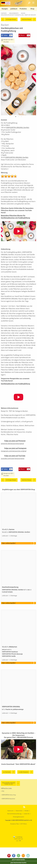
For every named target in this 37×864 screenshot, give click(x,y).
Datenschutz (19, 810)
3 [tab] (21, 117)
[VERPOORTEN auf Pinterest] (12, 807)
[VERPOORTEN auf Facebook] (18, 807)
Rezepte (5, 9)
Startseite (4, 13)
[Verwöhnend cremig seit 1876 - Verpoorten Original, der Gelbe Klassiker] (18, 3)
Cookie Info (27, 814)
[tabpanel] (18, 79)
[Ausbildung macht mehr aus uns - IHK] (18, 838)
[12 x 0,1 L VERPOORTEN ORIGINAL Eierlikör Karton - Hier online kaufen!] (18, 510)
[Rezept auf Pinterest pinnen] (9, 856)
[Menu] (33, 2)
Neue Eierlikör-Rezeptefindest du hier (8, 783)
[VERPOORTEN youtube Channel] (21, 807)
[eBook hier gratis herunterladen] (18, 767)
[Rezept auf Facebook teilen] (13, 856)
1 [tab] (16, 117)
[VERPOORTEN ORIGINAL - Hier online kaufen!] (18, 687)
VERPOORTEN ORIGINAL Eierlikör (17, 127)
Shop (32, 9)
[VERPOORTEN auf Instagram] (15, 807)
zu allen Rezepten (23, 772)
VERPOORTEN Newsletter (8, 798)
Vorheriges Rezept (11, 19)
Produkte (23, 9)
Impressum (10, 810)
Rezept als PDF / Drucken (9, 41)
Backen (23, 13)
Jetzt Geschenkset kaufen (18, 862)
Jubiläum (13, 9)
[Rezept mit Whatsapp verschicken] (18, 856)
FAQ (3, 791)
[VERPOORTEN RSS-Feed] (24, 807)
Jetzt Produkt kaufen (18, 859)
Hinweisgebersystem (18, 817)
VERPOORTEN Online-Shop (9, 795)
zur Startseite (7, 772)
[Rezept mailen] (23, 856)
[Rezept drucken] (28, 856)
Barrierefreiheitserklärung (14, 814)
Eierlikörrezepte (13, 13)
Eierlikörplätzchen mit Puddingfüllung (15, 384)
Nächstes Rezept (26, 19)
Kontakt (27, 810)
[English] (7, 3)
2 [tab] (18, 117)
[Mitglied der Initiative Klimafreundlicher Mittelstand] (16, 830)
